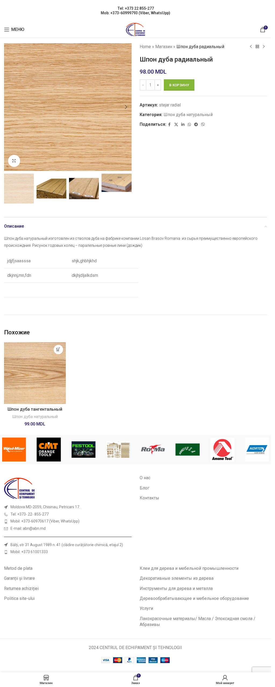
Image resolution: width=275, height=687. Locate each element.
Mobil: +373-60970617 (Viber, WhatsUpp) (44, 521)
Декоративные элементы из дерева (177, 578)
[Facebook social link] (169, 124)
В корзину (179, 85)
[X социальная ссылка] (176, 124)
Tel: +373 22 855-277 (135, 8)
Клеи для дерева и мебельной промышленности (189, 568)
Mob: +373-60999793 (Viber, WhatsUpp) (135, 13)
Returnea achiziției (21, 588)
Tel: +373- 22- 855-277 (29, 514)
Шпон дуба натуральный (188, 114)
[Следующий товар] (263, 47)
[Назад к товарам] (257, 47)
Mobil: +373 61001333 (29, 552)
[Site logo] (135, 29)
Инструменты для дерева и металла (176, 588)
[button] (9, 107)
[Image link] (19, 488)
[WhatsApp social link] (189, 124)
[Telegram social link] (196, 124)
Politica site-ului (19, 598)
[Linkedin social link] (183, 124)
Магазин (163, 46)
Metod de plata (18, 568)
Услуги (146, 608)
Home (145, 46)
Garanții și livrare (19, 578)
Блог (144, 488)
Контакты (149, 497)
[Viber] (203, 124)
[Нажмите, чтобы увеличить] (14, 161)
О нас (145, 477)
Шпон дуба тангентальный (35, 409)
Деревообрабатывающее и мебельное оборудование (194, 598)
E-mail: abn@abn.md (28, 528)
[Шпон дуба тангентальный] (35, 373)
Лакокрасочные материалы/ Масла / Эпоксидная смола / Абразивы (197, 621)
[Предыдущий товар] (251, 47)
